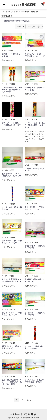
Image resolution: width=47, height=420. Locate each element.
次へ (29, 400)
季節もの (11, 12)
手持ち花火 (34, 12)
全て (4, 12)
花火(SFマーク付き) (22, 12)
